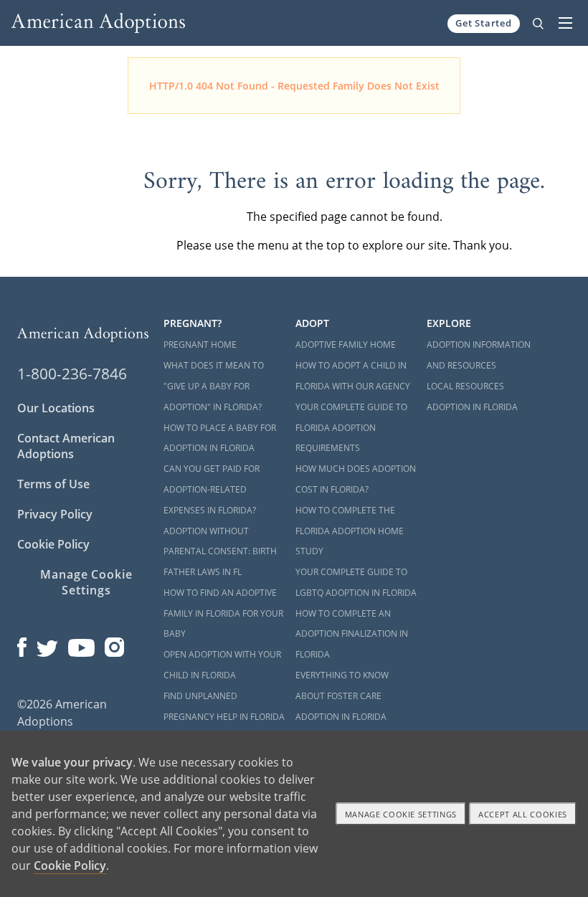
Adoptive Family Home (345, 344)
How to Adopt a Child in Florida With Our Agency (352, 375)
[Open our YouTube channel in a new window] (81, 644)
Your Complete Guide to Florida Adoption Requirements (351, 428)
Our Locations (56, 408)
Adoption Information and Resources (479, 354)
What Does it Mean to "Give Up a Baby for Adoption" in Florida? (213, 386)
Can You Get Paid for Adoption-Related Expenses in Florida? (211, 489)
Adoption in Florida (472, 407)
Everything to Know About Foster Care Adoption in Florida (342, 696)
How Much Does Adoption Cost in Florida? (355, 478)
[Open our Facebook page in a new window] (22, 644)
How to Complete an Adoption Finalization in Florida (351, 634)
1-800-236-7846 (72, 374)
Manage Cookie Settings (86, 582)
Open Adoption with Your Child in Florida (222, 664)
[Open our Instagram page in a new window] (115, 644)
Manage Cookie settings (401, 814)
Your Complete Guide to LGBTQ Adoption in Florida (356, 582)
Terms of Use (53, 484)
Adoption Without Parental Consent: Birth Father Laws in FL (220, 552)
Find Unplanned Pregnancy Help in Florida (224, 706)
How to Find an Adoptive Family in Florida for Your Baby (223, 613)
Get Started (483, 22)
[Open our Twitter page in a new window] (47, 644)
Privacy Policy (55, 514)
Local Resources (465, 386)
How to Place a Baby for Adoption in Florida (219, 438)
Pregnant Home (200, 344)
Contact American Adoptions (66, 446)
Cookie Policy (53, 544)
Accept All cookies (522, 814)
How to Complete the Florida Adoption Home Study (349, 531)
